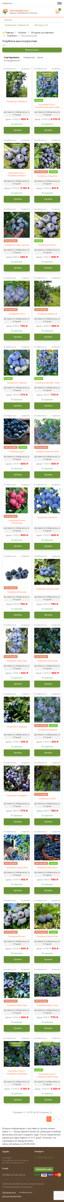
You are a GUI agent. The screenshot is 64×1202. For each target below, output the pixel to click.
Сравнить (25, 68)
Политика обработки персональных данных (23, 1183)
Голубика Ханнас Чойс (47, 383)
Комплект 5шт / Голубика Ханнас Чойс (47, 106)
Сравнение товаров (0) (16, 25)
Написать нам (43, 1169)
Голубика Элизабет (16, 795)
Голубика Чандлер (17, 726)
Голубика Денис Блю (47, 451)
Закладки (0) (41, 25)
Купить (17, 130)
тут (10, 1131)
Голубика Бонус (16, 936)
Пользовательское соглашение (17, 1186)
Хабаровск (7, 3)
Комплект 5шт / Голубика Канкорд (17, 1072)
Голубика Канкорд (47, 661)
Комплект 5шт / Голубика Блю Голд (47, 1075)
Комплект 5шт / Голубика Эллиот (17, 174)
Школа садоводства (11, 1196)
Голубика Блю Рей (17, 1005)
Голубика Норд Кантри (16, 245)
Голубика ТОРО (47, 798)
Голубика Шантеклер (47, 589)
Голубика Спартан (17, 383)
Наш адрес (7, 1158)
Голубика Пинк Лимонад (16, 522)
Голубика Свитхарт (16, 661)
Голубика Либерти (17, 101)
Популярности (12, 60)
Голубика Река (17, 314)
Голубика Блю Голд (47, 1005)
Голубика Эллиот (47, 245)
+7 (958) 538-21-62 (43, 1157)
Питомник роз (9, 1192)
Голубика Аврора (47, 730)
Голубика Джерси (47, 314)
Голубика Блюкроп (47, 867)
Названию (29, 57)
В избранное (10, 68)
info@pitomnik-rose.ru (13, 1174)
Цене (40, 57)
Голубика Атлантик (47, 176)
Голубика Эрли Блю (47, 936)
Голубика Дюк (17, 451)
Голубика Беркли (16, 592)
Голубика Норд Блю (17, 867)
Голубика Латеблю (47, 517)
